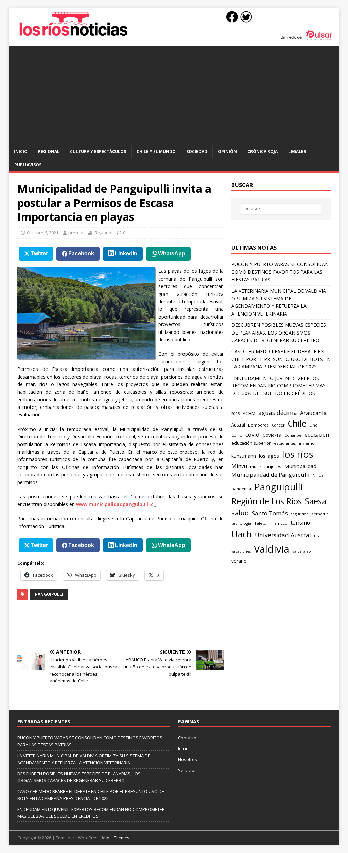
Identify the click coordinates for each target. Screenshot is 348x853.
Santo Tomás (270, 513)
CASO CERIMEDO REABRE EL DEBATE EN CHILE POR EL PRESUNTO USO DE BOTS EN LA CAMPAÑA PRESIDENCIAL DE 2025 (281, 359)
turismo (300, 522)
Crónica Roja (262, 151)
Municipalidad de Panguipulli (270, 474)
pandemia (241, 488)
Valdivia (271, 549)
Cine (313, 425)
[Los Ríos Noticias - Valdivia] (174, 39)
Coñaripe (292, 435)
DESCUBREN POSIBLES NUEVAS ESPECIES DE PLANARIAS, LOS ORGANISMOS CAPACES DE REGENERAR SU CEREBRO (278, 332)
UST (317, 535)
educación (316, 434)
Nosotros (187, 759)
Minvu (239, 466)
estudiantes (285, 443)
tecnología (241, 523)
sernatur (320, 513)
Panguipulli (49, 594)
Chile (297, 423)
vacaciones (241, 551)
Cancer (278, 425)
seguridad (300, 513)
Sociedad (196, 151)
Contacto (187, 738)
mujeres (272, 466)
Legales (297, 151)
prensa (75, 233)
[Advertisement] (174, 93)
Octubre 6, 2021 (42, 233)
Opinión (227, 151)
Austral (238, 425)
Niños (318, 475)
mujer (255, 466)
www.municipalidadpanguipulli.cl (115, 504)
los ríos (297, 454)
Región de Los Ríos (266, 501)
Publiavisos (27, 165)
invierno (307, 443)
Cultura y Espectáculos (98, 151)
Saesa (315, 501)
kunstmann (243, 456)
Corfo (236, 435)
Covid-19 (272, 435)
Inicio (21, 151)
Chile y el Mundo (156, 151)
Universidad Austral (283, 535)
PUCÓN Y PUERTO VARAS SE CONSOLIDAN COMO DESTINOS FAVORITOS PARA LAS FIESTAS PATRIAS (280, 272)
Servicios (187, 770)
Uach (241, 534)
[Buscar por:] (281, 209)
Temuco (280, 523)
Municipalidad (300, 465)
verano (239, 560)
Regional (48, 151)
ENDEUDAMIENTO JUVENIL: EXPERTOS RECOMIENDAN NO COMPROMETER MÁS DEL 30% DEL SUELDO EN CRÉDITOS (278, 386)
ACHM (249, 413)
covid (252, 434)
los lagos (269, 455)
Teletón (261, 523)
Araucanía (313, 413)
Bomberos (258, 425)
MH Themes (117, 838)
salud (240, 512)
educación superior (251, 443)
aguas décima (277, 413)
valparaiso (301, 551)
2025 (235, 413)
